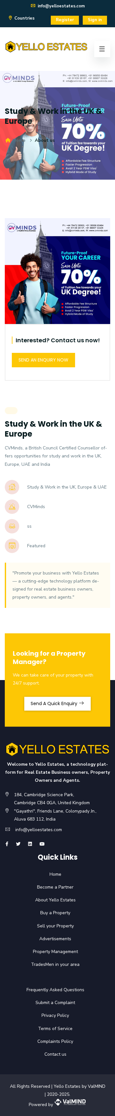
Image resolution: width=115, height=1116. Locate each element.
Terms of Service (51, 1029)
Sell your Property (51, 926)
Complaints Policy (51, 1041)
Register (65, 20)
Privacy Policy (51, 1015)
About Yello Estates (51, 900)
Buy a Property (51, 913)
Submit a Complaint (51, 1003)
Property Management (51, 952)
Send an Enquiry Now (43, 360)
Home (18, 140)
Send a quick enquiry (55, 703)
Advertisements (51, 939)
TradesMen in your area (51, 964)
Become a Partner (51, 887)
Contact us (51, 1054)
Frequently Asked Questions (51, 990)
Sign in (95, 20)
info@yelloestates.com (60, 6)
